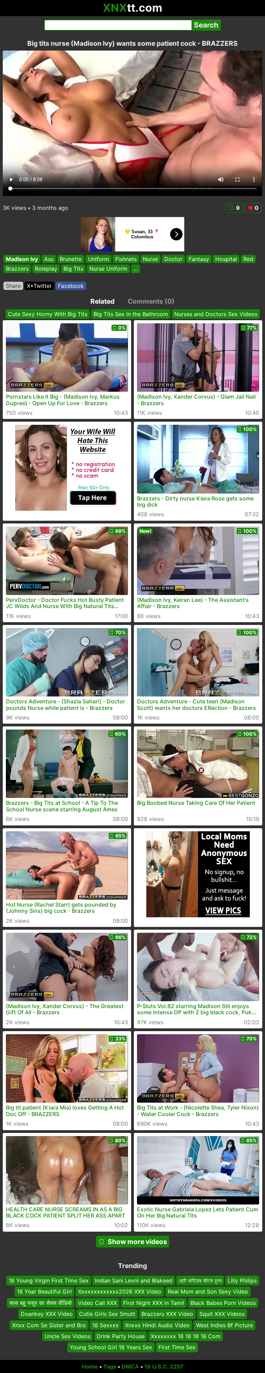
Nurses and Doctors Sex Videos (215, 314)
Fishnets (126, 259)
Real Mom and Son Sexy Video (208, 1291)
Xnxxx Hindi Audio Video (157, 1324)
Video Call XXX (97, 1302)
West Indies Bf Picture (224, 1324)
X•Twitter (39, 285)
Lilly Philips (242, 1280)
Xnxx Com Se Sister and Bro (49, 1324)
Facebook (71, 285)
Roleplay (46, 269)
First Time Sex (177, 1347)
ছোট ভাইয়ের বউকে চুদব (200, 1280)
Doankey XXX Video (47, 1313)
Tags (109, 1366)
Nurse (150, 259)
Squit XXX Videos (222, 1313)
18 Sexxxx (105, 1324)
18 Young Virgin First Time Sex (49, 1280)
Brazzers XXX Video (167, 1313)
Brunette (71, 259)
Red (248, 259)
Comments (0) (151, 301)
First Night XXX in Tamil (153, 1302)
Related (102, 301)
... (136, 269)
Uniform (98, 259)
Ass (48, 259)
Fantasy (199, 259)
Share (13, 285)
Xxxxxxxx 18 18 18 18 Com (185, 1336)
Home (90, 1366)
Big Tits (73, 269)
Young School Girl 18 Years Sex (111, 1347)
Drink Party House (121, 1336)
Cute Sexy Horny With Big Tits (47, 314)
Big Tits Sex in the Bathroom (131, 314)
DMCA (130, 1366)
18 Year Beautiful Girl (44, 1291)
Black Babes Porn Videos (223, 1302)
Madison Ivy (22, 259)
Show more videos (137, 1241)
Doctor (173, 259)
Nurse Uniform (108, 269)
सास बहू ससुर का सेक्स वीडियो (40, 1302)
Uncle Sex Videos (67, 1336)
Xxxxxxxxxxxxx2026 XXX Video (119, 1291)
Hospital (226, 259)
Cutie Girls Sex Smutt (107, 1313)
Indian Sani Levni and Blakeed (134, 1280)
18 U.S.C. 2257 (164, 1366)
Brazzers (17, 269)
